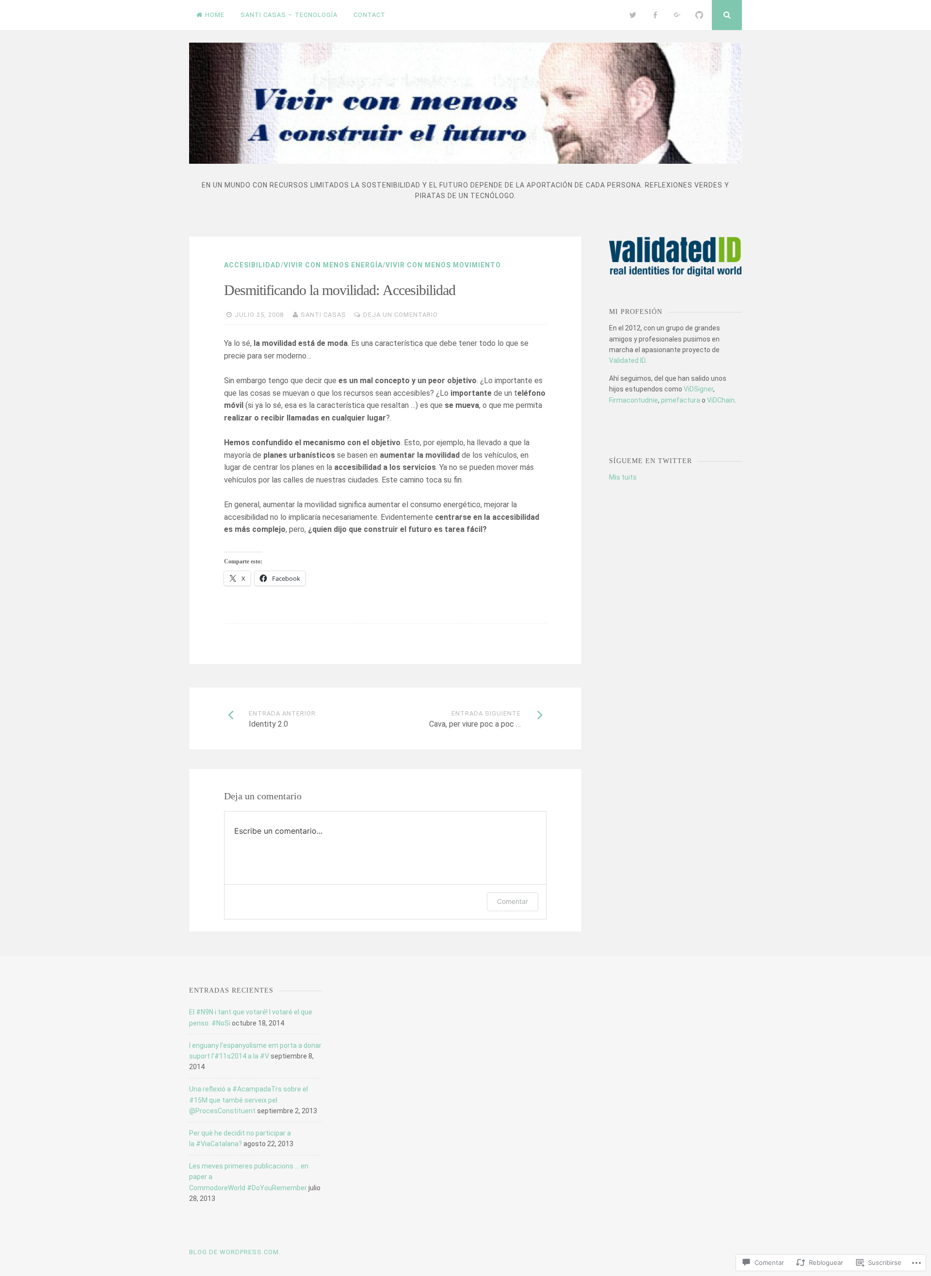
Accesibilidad (252, 265)
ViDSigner (698, 389)
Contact (369, 14)
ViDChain (721, 400)
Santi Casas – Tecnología (289, 14)
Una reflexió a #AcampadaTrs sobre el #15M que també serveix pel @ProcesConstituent (248, 1100)
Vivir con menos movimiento (443, 265)
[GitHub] (699, 15)
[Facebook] (655, 15)
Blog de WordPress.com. (235, 1252)
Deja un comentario (400, 314)
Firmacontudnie (633, 400)
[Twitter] (633, 15)
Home (215, 14)
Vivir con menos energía (333, 265)
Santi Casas (323, 314)
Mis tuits (623, 477)
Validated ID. (628, 360)
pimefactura (680, 400)
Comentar (512, 901)
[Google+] (677, 15)
